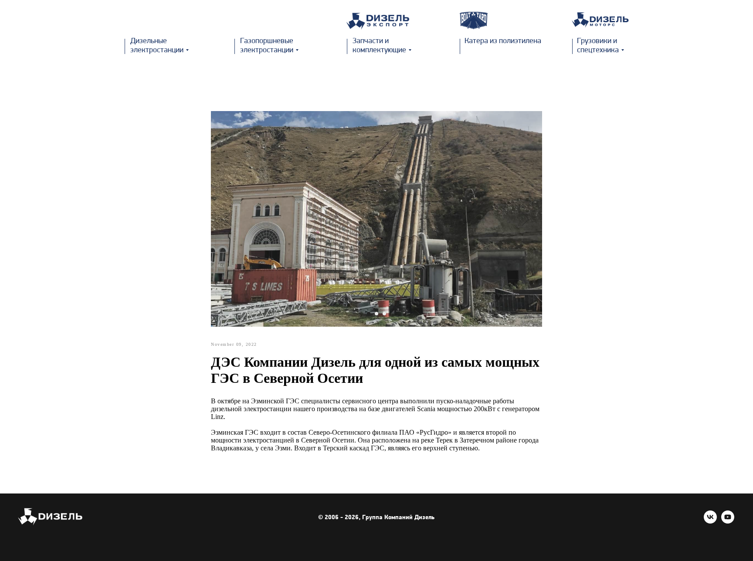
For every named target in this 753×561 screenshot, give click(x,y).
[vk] (710, 521)
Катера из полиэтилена (503, 41)
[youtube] (727, 521)
